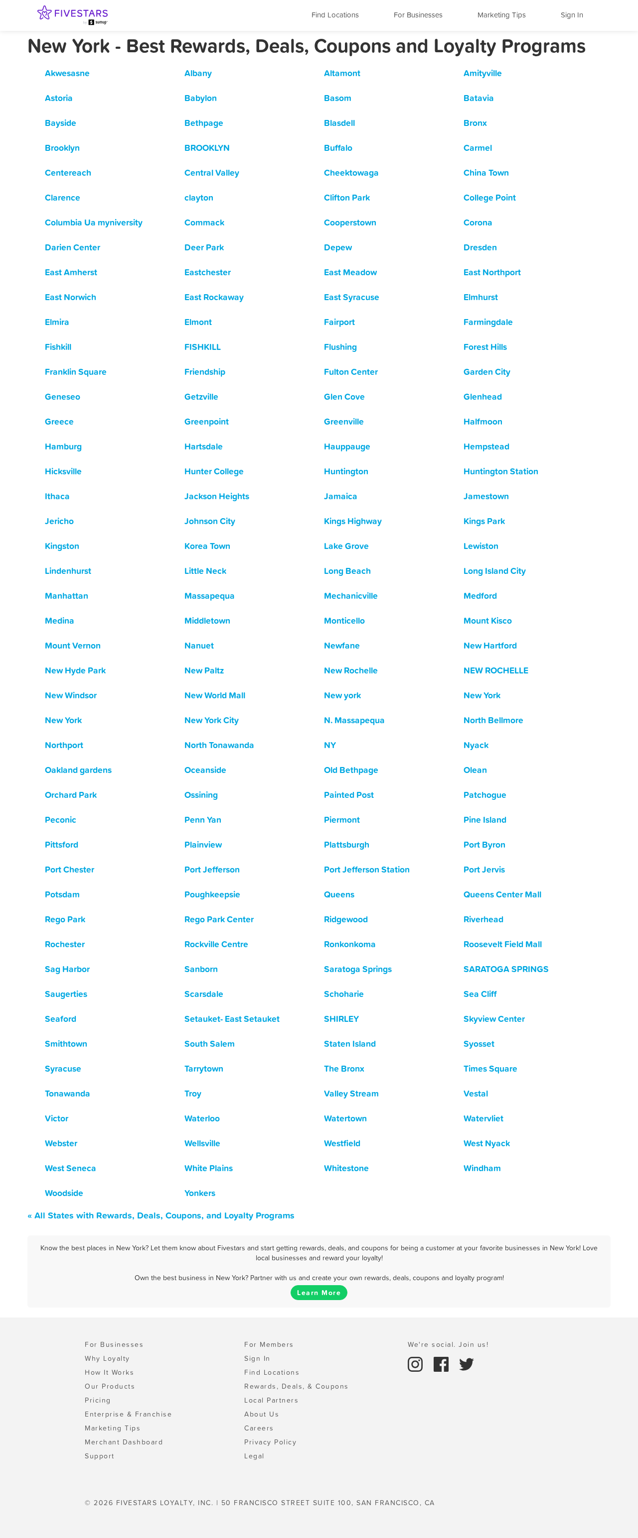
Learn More (319, 1293)
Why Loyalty (107, 1358)
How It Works (109, 1372)
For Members (269, 1344)
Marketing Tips (502, 14)
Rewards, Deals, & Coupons (296, 1386)
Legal (254, 1456)
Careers (259, 1428)
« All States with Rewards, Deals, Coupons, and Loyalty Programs (161, 1215)
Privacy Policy (270, 1442)
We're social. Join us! (448, 1344)
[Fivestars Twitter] (466, 1363)
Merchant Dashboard (124, 1442)
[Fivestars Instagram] (417, 1363)
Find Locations (335, 14)
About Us (261, 1414)
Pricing (98, 1400)
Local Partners (271, 1400)
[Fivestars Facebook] (443, 1363)
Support (100, 1456)
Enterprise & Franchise (128, 1414)
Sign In (572, 14)
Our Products (110, 1386)
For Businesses (418, 14)
